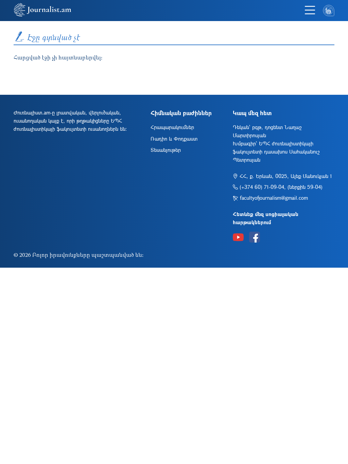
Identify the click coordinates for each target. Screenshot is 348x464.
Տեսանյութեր (166, 149)
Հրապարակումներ (172, 127)
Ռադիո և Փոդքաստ (174, 138)
